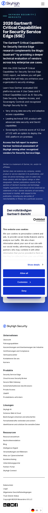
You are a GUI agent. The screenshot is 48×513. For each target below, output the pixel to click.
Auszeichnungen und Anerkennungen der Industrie (23, 347)
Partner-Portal (9, 467)
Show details (34, 264)
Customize (22, 282)
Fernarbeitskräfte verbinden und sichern (19, 421)
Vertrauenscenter (10, 355)
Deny (24, 291)
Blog (5, 444)
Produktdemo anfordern (13, 397)
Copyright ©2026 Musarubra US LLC (17, 499)
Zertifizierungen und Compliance (16, 351)
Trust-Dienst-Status (11, 496)
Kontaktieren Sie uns (11, 359)
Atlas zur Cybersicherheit (13, 456)
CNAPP (6, 393)
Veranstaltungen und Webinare (15, 452)
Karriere (6, 362)
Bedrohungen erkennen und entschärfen (19, 417)
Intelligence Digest (10, 448)
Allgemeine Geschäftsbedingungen (17, 492)
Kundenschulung (9, 459)
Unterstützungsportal (11, 463)
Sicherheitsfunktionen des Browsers (17, 386)
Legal (5, 489)
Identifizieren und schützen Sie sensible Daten (21, 424)
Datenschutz (8, 485)
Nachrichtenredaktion (11, 440)
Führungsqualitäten (10, 343)
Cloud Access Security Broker (15, 378)
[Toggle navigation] (42, 3)
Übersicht (7, 340)
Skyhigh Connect (10, 471)
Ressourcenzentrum (11, 437)
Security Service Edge (12, 375)
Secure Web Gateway (11, 382)
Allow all (24, 273)
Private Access (9, 390)
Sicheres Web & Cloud (12, 413)
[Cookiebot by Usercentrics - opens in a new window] (34, 220)
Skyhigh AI (7, 409)
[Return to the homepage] (10, 4)
